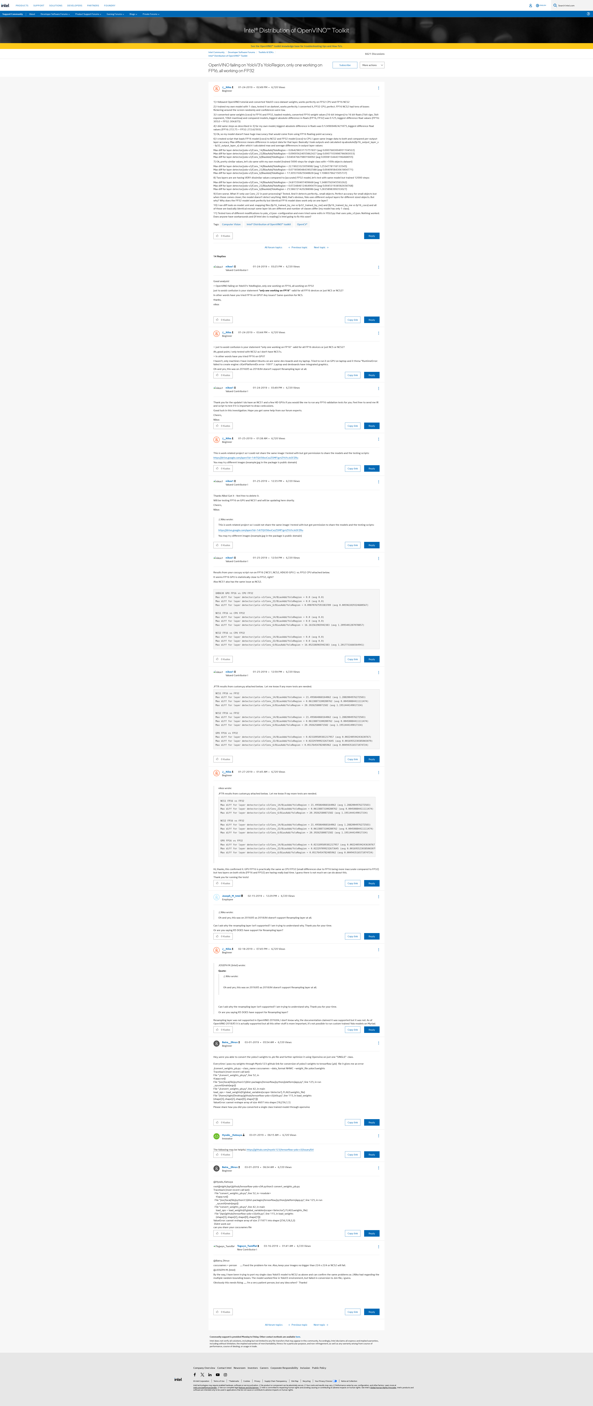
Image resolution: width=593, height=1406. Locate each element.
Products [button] (22, 5)
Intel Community (216, 52)
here (298, 1336)
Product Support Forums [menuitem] (87, 13)
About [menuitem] (32, 13)
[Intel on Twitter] (202, 1375)
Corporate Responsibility (284, 1368)
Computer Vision (231, 224)
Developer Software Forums (241, 52)
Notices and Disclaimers (249, 1387)
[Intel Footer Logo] (178, 1379)
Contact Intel (224, 1368)
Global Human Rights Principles (383, 1387)
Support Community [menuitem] (12, 14)
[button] (378, 88)
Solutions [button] (55, 5)
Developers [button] (74, 5)
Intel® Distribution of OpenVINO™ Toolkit (227, 55)
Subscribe (345, 65)
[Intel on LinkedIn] (210, 1375)
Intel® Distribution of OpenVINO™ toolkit (269, 224)
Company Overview (204, 1368)
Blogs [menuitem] (132, 13)
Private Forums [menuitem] (150, 13)
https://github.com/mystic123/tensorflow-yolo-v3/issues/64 (280, 1149)
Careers (264, 1368)
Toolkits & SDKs (266, 52)
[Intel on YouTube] (217, 1375)
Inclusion (305, 1368)
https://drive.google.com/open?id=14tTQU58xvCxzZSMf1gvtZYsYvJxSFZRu (255, 457)
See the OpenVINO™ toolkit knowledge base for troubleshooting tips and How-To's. (296, 46)
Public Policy (319, 1368)
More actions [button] (369, 65)
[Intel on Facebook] (194, 1375)
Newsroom (240, 1368)
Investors (253, 1368)
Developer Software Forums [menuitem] (54, 13)
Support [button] (38, 5)
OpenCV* (302, 224)
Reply (372, 236)
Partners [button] (93, 5)
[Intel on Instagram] (225, 1375)
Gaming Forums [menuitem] (114, 13)
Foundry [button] (110, 5)
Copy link (353, 319)
